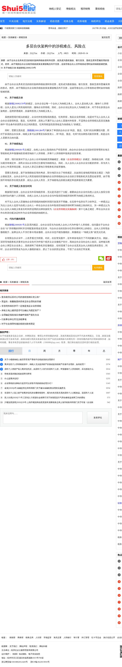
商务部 (20, 637)
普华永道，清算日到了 (58, 28)
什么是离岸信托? (11, 378)
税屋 (4, 37)
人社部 (38, 637)
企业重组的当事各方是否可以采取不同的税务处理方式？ (28, 383)
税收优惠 (55, 21)
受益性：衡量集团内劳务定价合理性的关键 (21, 301)
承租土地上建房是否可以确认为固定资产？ (21, 310)
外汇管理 (85, 637)
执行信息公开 (109, 637)
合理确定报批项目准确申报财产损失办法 (20, 315)
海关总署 (57, 637)
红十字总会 (96, 637)
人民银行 (67, 637)
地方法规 (27, 21)
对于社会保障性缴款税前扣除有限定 (18, 324)
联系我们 (33, 646)
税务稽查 (82, 21)
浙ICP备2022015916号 (40, 662)
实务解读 (41, 21)
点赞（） (10, 260)
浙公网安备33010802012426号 (14, 662)
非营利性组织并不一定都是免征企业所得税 (21, 306)
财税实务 (23, 37)
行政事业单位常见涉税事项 (13, 319)
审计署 (76, 637)
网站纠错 (43, 646)
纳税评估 (96, 21)
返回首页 (106, 37)
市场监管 (47, 637)
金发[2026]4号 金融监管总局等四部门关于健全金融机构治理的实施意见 (34, 388)
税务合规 (68, 21)
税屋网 (4, 646)
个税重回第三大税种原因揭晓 (17, 28)
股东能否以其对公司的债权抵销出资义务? (20, 297)
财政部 (12, 637)
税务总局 (29, 637)
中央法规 (13, 21)
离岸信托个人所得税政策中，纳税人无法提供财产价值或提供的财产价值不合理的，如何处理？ (45, 364)
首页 (2, 21)
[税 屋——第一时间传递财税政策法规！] (18, 13)
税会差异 (109, 21)
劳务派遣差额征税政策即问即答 (18, 374)
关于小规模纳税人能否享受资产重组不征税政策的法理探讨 (29, 359)
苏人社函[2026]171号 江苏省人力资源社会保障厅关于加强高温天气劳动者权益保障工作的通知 (44, 397)
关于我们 (13, 646)
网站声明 (23, 646)
